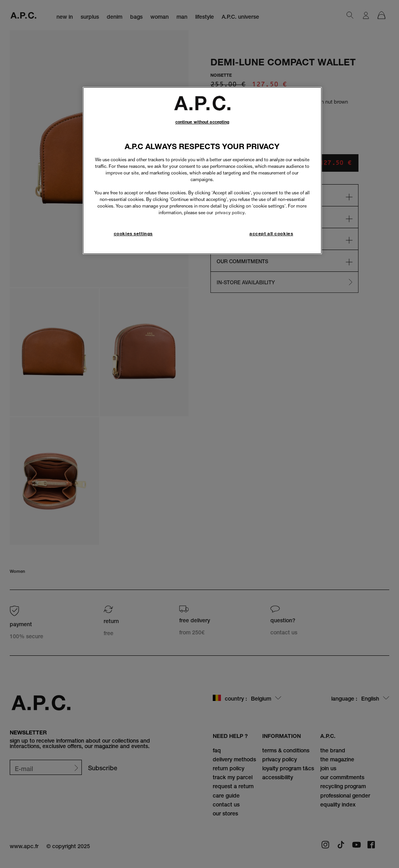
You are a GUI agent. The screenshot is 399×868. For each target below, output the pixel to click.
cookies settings (133, 233)
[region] (202, 170)
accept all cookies (271, 233)
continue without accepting (202, 122)
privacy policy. (230, 212)
